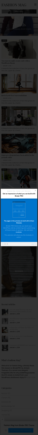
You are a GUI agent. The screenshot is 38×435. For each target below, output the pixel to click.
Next (33, 244)
